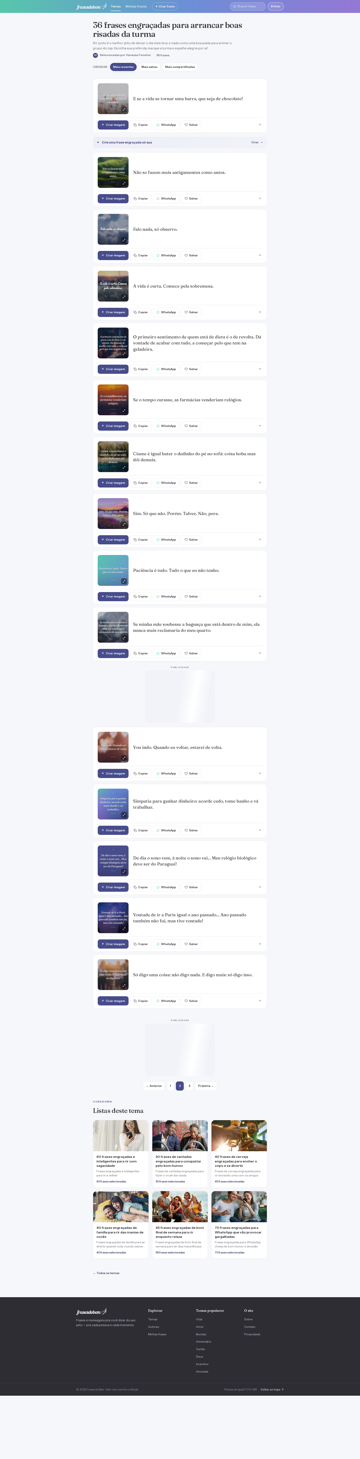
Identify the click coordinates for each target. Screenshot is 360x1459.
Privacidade (252, 1209)
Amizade (202, 1246)
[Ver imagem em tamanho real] (113, 98)
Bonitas (201, 1209)
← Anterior (154, 960)
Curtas (200, 1224)
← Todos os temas (106, 1148)
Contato (249, 1201)
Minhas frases (136, 6)
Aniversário (203, 1216)
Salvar (193, 124)
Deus (199, 1231)
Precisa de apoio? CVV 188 (240, 1264)
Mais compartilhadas (180, 67)
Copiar (143, 124)
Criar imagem (115, 124)
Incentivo (202, 1239)
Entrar (275, 6)
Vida (199, 1194)
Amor (200, 1201)
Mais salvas (149, 67)
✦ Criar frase (165, 6)
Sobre (248, 1194)
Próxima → (206, 960)
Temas (116, 6)
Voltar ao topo (272, 1264)
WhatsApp (168, 124)
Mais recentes (123, 67)
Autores (153, 1201)
